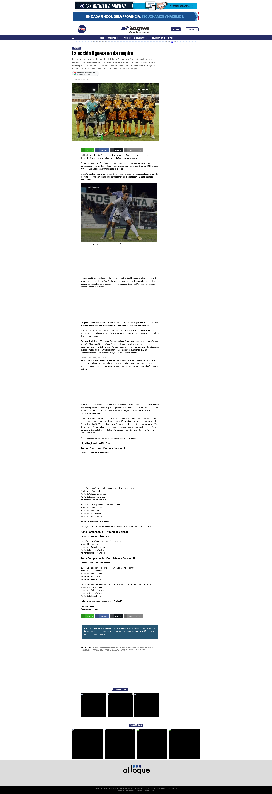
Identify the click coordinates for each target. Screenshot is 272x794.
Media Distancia (140, 38)
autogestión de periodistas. (119, 628)
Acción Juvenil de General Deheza (106, 647)
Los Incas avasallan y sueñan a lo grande (96, 358)
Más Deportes (113, 38)
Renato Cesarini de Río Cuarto (93, 651)
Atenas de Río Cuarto (128, 647)
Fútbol (101, 38)
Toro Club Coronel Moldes (115, 651)
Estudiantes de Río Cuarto (103, 649)
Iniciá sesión (192, 29)
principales (140, 649)
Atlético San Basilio (145, 647)
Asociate (176, 29)
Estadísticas (126, 38)
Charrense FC (86, 649)
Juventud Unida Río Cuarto (124, 649)
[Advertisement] (120, 261)
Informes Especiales (157, 38)
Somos (170, 38)
